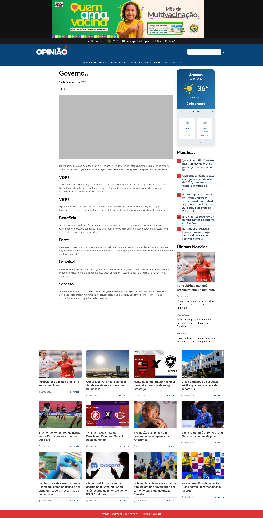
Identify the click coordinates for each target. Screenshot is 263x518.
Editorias (158, 62)
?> (60, 364)
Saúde (133, 62)
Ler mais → (76, 391)
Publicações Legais (172, 62)
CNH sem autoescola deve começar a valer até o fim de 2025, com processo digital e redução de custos (198, 182)
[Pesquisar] (224, 51)
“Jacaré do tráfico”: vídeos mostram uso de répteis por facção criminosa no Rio (198, 165)
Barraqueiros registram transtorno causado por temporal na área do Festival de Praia (197, 233)
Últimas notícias (89, 62)
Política (102, 62)
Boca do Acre (145, 62)
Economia (123, 62)
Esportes (112, 62)
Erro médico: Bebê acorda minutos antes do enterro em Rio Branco (198, 220)
